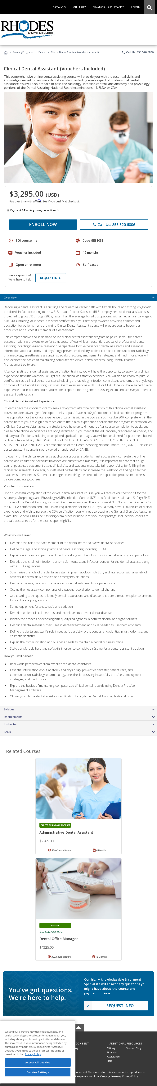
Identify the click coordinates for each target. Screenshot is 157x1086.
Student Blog (133, 1048)
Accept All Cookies (37, 1062)
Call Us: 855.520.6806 (138, 52)
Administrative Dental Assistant (66, 832)
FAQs (7, 732)
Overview (10, 297)
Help (109, 1060)
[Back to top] (78, 1042)
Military (111, 1048)
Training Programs (23, 52)
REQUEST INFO (50, 278)
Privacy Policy (130, 1076)
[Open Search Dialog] (149, 7)
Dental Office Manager (58, 938)
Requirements (13, 717)
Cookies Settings (37, 1072)
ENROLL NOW (43, 224)
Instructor (10, 724)
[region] (37, 1052)
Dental (42, 52)
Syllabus (9, 709)
